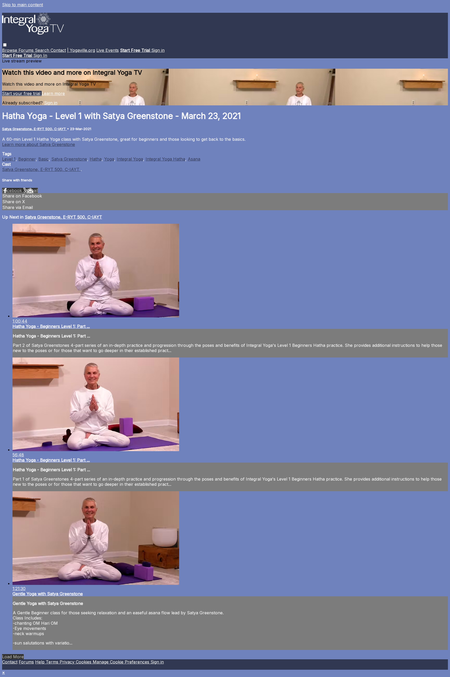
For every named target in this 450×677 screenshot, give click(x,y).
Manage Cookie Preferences (122, 662)
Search (43, 50)
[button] (5, 45)
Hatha (96, 159)
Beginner (27, 159)
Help (40, 662)
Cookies (84, 662)
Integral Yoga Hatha (165, 159)
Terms (53, 662)
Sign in (158, 50)
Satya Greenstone (69, 159)
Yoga (109, 159)
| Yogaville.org (81, 50)
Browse (10, 50)
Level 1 (9, 159)
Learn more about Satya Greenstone (38, 144)
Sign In (40, 55)
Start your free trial (22, 93)
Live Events (107, 50)
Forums (26, 50)
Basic (43, 159)
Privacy (68, 662)
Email (32, 190)
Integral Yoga (130, 159)
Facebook (12, 190)
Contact (58, 50)
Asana (194, 159)
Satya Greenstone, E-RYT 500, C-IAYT (34, 129)
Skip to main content (22, 4)
